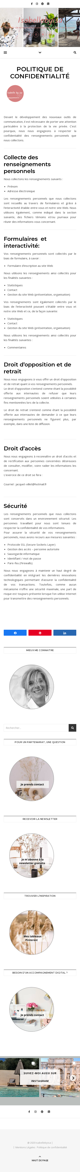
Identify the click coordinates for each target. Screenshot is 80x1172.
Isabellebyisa (40, 21)
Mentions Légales (25, 1147)
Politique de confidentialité (52, 1147)
